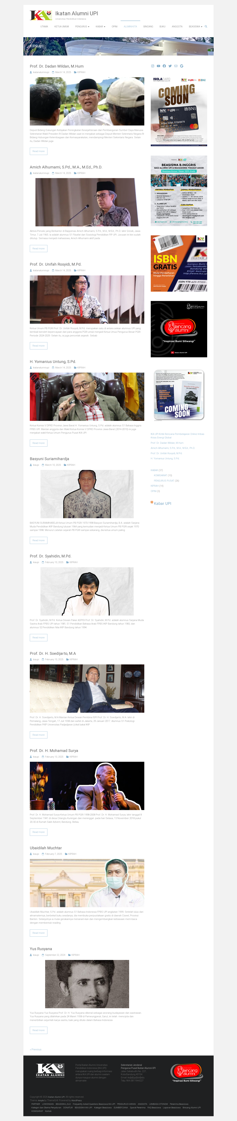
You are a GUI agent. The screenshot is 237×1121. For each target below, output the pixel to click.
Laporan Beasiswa (172, 1107)
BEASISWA (194, 26)
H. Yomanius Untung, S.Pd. (53, 361)
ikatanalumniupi (41, 72)
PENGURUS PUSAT (164, 480)
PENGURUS (81, 26)
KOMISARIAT (160, 475)
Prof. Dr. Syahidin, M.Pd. (50, 556)
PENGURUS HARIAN (126, 1104)
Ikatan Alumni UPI (76, 13)
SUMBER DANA (121, 1107)
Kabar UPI (162, 503)
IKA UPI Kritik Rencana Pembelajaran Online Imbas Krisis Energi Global (177, 436)
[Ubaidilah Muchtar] (87, 860)
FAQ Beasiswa (154, 1107)
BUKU (162, 26)
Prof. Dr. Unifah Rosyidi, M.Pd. (56, 264)
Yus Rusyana (41, 949)
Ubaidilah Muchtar (46, 848)
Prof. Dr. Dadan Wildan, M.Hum (57, 66)
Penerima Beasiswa (179, 1104)
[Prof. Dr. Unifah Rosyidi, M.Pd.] (87, 277)
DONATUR (68, 1107)
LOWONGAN (48, 1104)
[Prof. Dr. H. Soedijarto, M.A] (87, 666)
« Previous (35, 1049)
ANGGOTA (177, 26)
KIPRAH (81, 72)
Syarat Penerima (137, 1107)
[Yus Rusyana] (87, 961)
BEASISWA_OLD (63, 1104)
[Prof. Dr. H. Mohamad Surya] (87, 763)
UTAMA (44, 26)
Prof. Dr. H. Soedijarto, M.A (53, 653)
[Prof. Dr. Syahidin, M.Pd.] (87, 569)
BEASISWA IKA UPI (83, 1107)
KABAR (99, 26)
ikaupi (36, 465)
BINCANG (148, 26)
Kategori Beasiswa (103, 1107)
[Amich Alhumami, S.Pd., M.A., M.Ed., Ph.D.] (87, 179)
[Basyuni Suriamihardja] (87, 471)
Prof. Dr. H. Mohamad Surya (54, 750)
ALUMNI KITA (130, 26)
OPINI (114, 26)
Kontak (48, 1111)
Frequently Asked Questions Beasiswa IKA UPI (94, 1104)
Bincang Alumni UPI (192, 1107)
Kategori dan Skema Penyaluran (46, 1107)
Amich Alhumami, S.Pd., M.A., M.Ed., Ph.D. (66, 167)
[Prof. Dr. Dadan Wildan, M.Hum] (87, 79)
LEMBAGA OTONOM (158, 1104)
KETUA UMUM (61, 26)
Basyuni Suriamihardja (49, 459)
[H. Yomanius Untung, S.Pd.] (87, 374)
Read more (39, 151)
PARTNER (35, 1104)
